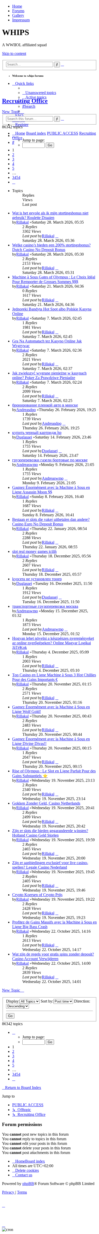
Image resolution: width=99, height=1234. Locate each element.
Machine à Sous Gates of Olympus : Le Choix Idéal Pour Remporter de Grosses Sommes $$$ (53, 279)
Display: (13, 1001)
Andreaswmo (27, 464)
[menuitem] (39, 92)
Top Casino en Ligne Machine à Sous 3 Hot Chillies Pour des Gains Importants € (54, 677)
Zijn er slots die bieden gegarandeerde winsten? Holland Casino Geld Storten (50, 833)
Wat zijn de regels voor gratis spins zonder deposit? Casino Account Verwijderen (53, 956)
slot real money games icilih (34, 551)
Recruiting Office (25, 101)
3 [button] (13, 159)
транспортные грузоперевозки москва (45, 606)
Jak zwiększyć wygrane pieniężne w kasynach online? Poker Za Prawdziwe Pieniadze (49, 375)
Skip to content (14, 53)
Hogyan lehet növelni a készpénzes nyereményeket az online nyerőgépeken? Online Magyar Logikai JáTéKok (53, 643)
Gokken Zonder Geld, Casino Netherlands (46, 803)
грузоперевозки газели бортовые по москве (50, 460)
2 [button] (13, 154)
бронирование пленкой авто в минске (45, 405)
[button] (13, 135)
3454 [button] (16, 177)
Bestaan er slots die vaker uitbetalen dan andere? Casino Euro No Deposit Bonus (51, 521)
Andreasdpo (26, 410)
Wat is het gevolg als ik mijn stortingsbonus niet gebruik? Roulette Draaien (50, 215)
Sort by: (47, 1001)
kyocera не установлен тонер (37, 579)
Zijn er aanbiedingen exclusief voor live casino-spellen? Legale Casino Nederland (50, 865)
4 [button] (13, 164)
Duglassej (24, 437)
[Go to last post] (56, 236)
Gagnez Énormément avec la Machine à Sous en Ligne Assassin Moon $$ (51, 489)
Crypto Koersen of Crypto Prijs (37, 895)
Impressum (21, 20)
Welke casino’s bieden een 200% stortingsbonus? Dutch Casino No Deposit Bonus (51, 247)
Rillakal (22, 222)
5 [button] (13, 168)
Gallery (18, 15)
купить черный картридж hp (36, 432)
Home (17, 6)
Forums (18, 11)
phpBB (28, 1183)
